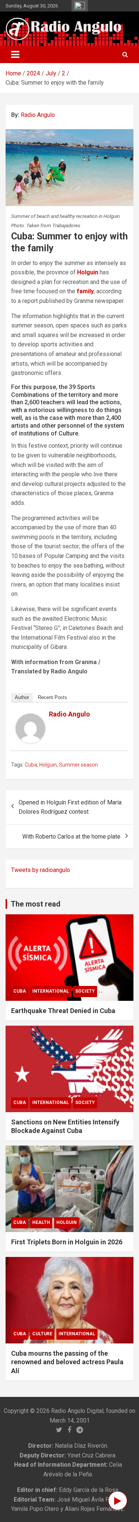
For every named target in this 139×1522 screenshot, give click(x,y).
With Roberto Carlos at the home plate (71, 836)
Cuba (31, 765)
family (85, 291)
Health (41, 1222)
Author (22, 697)
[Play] (117, 1500)
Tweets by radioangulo (40, 869)
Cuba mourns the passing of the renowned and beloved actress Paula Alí (67, 1362)
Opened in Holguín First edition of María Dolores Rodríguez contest (70, 807)
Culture (42, 1333)
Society (85, 991)
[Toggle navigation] (15, 54)
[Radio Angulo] (30, 718)
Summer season (78, 765)
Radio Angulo (38, 114)
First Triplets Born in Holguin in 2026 (66, 1242)
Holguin (87, 272)
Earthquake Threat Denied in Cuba (63, 1011)
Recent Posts (52, 697)
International (50, 991)
